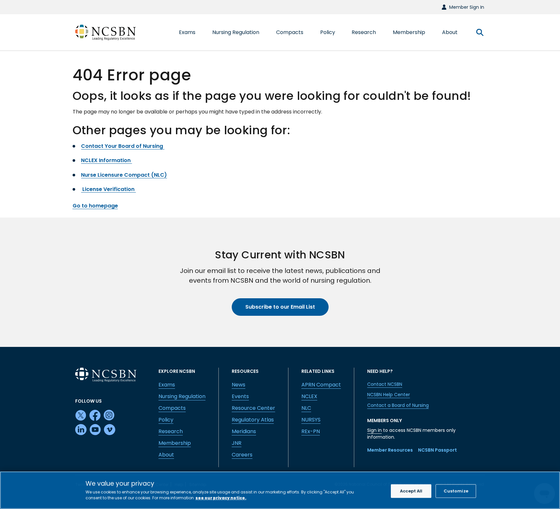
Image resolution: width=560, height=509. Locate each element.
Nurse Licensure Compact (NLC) (124, 175)
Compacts (172, 408)
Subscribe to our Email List (280, 307)
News (238, 384)
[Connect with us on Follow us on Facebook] (95, 415)
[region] (280, 490)
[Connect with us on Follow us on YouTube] (95, 430)
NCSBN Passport (437, 450)
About (166, 454)
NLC (306, 408)
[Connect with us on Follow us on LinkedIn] (81, 430)
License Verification (108, 189)
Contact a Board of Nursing (398, 405)
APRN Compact (321, 384)
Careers (242, 454)
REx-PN (310, 431)
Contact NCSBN (384, 384)
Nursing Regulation (181, 396)
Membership (174, 443)
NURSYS (311, 419)
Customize (456, 491)
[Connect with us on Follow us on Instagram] (109, 415)
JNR (236, 443)
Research (170, 431)
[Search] (479, 32)
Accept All (411, 491)
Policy (165, 419)
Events (240, 396)
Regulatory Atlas (253, 419)
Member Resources (390, 450)
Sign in (374, 430)
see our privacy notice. (220, 497)
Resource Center (253, 408)
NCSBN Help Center (388, 394)
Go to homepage (95, 205)
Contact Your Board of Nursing (122, 146)
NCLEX (309, 396)
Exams (166, 384)
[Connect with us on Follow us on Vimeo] (109, 430)
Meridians (244, 431)
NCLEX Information (106, 160)
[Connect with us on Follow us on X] (81, 415)
